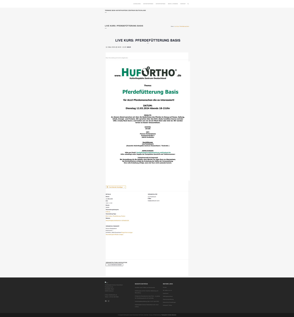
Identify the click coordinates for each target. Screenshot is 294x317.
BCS (107, 216)
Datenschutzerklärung (168, 299)
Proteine (123, 216)
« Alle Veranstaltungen (114, 264)
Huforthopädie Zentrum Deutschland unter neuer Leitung (147, 305)
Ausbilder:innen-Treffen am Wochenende (145, 287)
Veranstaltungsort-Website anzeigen (114, 234)
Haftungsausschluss (168, 296)
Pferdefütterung (116, 216)
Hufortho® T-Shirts (167, 305)
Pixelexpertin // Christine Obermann (168, 314)
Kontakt (165, 287)
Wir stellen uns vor (167, 290)
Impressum (165, 293)
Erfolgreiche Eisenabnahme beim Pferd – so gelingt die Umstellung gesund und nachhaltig (147, 297)
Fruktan (110, 216)
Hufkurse (108, 211)
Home (172, 26)
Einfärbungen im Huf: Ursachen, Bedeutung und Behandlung (146, 291)
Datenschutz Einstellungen (169, 302)
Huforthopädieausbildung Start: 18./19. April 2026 (147, 301)
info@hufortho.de (113, 294)
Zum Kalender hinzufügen (116, 187)
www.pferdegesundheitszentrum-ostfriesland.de (117, 220)
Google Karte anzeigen (127, 232)
